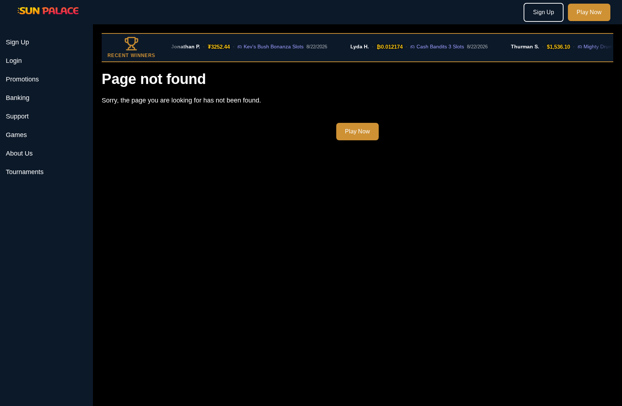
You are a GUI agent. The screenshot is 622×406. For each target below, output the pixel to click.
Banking (17, 97)
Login (14, 60)
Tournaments (25, 172)
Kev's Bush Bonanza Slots (270, 46)
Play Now (589, 12)
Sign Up (543, 12)
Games (16, 134)
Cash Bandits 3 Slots (436, 46)
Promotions (22, 79)
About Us (19, 153)
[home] (48, 19)
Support (17, 116)
